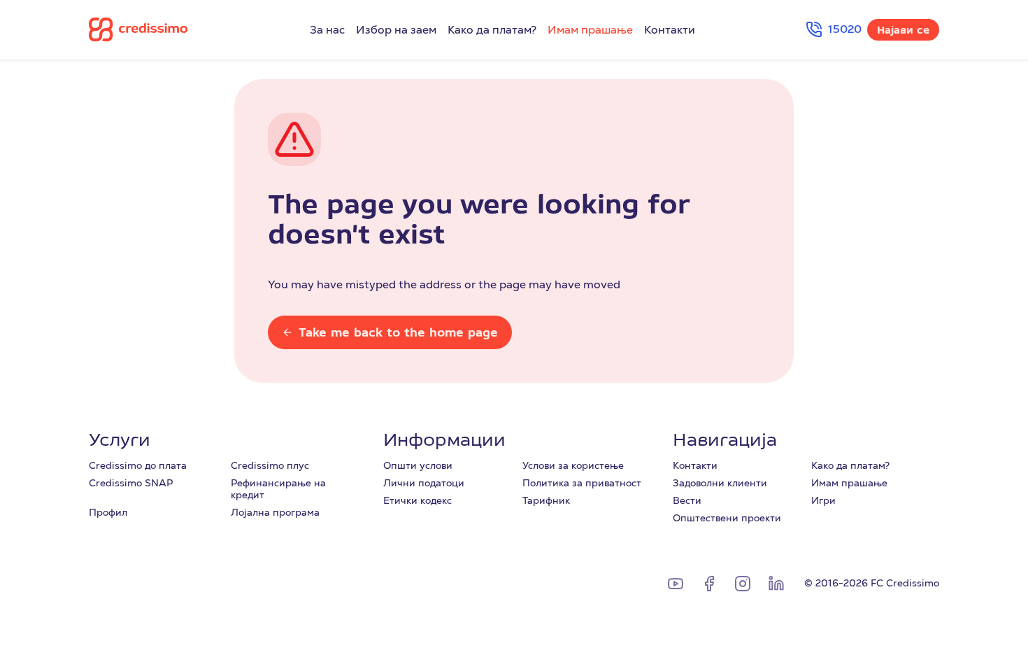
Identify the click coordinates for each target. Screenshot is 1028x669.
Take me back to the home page (398, 332)
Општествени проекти (727, 518)
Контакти (669, 30)
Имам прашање (590, 30)
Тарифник (546, 500)
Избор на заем (396, 30)
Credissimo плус (270, 465)
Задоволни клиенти (720, 483)
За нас (327, 30)
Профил (108, 512)
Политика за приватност (581, 483)
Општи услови (417, 465)
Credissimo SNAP (131, 483)
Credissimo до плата (138, 465)
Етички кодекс (417, 500)
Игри (823, 500)
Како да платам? (492, 30)
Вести (687, 500)
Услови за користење (573, 465)
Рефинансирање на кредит (278, 489)
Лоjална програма (275, 512)
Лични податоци (423, 483)
